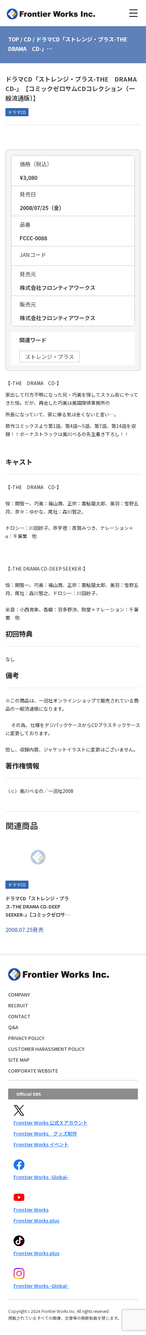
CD (27, 39)
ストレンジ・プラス (49, 356)
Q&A (13, 1027)
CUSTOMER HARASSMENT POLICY (46, 1048)
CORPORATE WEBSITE (33, 1070)
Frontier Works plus (36, 1220)
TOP (13, 39)
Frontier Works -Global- (41, 1177)
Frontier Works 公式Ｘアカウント (51, 1122)
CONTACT (19, 1016)
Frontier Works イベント (41, 1144)
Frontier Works (31, 1209)
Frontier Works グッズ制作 (45, 1133)
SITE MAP (19, 1059)
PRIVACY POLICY (26, 1038)
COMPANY (19, 994)
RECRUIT (18, 1005)
